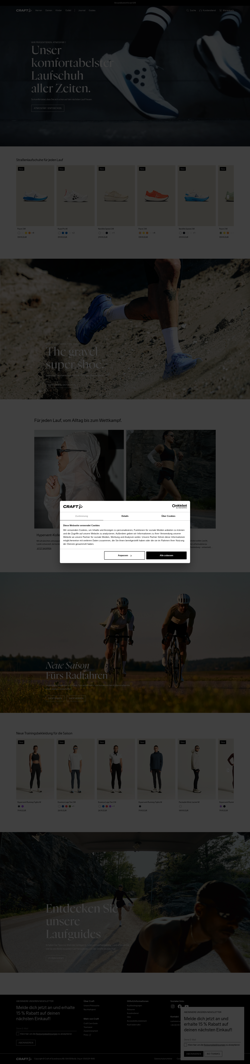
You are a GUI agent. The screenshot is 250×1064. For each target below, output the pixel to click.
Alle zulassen (166, 555)
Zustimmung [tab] (81, 516)
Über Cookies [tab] (168, 516)
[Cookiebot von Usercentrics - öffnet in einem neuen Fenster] (174, 506)
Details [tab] (125, 516)
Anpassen (123, 555)
